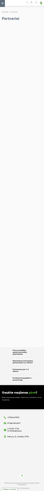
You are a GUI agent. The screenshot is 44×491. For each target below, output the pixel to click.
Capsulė (5, 12)
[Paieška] (27, 3)
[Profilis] (32, 2)
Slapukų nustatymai (9, 489)
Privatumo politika (28, 483)
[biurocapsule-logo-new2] (11, 3)
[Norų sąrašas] (36, 2)
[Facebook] (22, 475)
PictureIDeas (25, 488)
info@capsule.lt (14, 423)
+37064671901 (13, 417)
